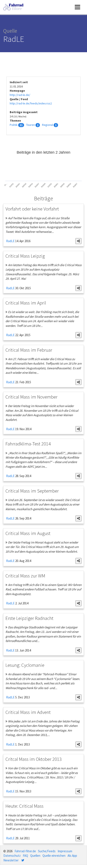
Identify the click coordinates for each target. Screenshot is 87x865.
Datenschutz (12, 856)
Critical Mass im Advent (28, 712)
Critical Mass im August (27, 533)
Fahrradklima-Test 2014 (28, 444)
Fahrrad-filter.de (25, 851)
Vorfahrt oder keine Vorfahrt (32, 209)
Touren (30, 125)
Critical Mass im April (25, 303)
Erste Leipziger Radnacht (29, 618)
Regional (47, 125)
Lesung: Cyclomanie (24, 665)
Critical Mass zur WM (25, 576)
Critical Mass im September (32, 491)
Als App (72, 856)
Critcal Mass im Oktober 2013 (33, 759)
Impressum (65, 851)
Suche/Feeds (47, 851)
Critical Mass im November (31, 397)
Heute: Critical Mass (24, 806)
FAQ (25, 856)
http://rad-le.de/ (20, 95)
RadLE (10, 241)
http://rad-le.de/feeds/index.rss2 (31, 103)
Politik (14, 125)
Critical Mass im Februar (28, 350)
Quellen (35, 856)
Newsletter (11, 860)
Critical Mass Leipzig (25, 256)
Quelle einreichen (53, 856)
